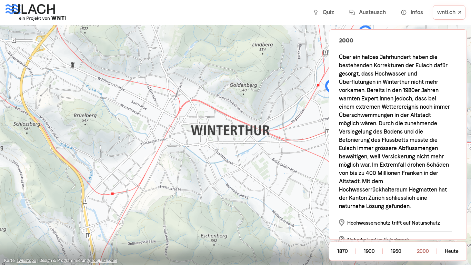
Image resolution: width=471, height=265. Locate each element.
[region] (235, 132)
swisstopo (26, 260)
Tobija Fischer (104, 260)
